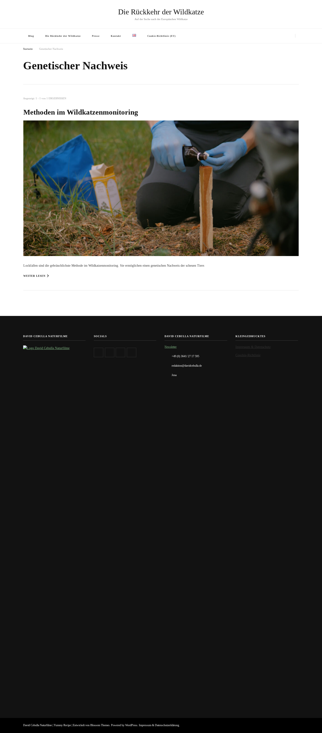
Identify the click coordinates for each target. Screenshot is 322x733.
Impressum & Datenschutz (253, 347)
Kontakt (116, 36)
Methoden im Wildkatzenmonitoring (80, 112)
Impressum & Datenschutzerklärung (159, 725)
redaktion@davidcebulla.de (187, 365)
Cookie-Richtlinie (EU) (161, 36)
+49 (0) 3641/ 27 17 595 (185, 356)
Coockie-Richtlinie (247, 355)
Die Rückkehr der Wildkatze (161, 12)
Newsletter (171, 346)
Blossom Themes (100, 725)
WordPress (131, 725)
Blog (31, 36)
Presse (95, 36)
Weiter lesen (34, 275)
